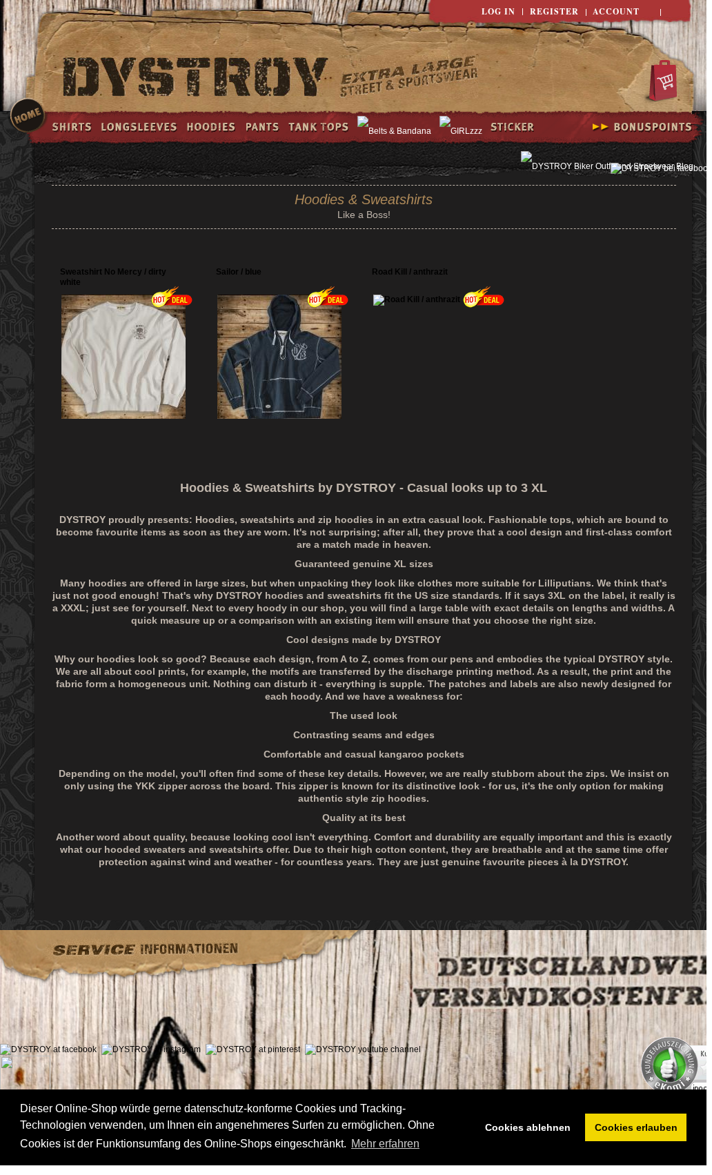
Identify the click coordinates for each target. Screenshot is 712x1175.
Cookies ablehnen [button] (528, 1127)
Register (554, 11)
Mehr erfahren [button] (385, 1143)
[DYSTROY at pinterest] (253, 1049)
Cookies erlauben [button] (636, 1127)
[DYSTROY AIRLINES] (408, 78)
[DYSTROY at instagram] (151, 1049)
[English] (675, 12)
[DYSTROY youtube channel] (363, 1049)
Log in (498, 11)
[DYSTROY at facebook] (48, 1049)
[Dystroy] (196, 78)
